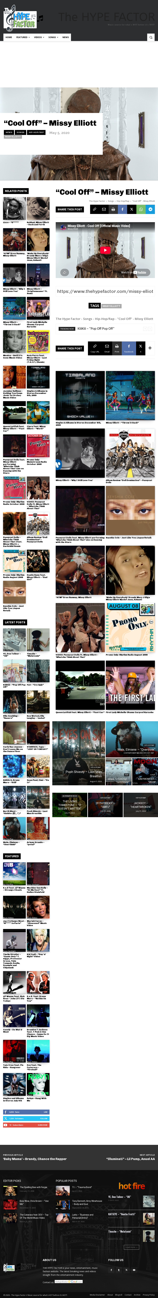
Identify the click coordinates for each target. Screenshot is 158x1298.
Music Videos (8, 918)
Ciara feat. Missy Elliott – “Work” (36, 427)
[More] (150, 348)
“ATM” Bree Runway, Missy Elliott (14, 254)
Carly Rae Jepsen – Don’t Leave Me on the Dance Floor (13, 749)
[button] (151, 37)
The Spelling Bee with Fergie (33, 1187)
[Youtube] (134, 1270)
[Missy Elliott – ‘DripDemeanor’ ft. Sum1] (38, 275)
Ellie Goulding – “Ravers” (11, 717)
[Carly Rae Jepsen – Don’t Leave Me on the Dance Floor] (14, 733)
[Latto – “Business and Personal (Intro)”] (63, 1218)
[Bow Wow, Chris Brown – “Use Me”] (10, 1204)
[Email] (104, 209)
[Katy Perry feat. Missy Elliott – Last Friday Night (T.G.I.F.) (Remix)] (38, 341)
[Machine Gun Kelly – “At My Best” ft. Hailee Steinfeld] (38, 873)
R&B (28, 681)
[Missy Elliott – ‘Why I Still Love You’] (14, 275)
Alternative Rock (70, 796)
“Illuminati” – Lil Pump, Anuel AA (130, 1159)
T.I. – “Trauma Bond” (82, 1187)
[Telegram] (150, 209)
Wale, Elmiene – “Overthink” (11, 843)
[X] (131, 209)
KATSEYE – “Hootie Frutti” (121, 1214)
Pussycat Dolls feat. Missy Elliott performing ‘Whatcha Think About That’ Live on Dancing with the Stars (14, 466)
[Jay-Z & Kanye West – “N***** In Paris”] (14, 907)
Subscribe (42, 1125)
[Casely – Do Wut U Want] (14, 1015)
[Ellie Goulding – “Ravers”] (14, 701)
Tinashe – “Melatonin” (33, 655)
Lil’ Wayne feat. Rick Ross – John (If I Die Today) (14, 998)
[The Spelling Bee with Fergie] (10, 1191)
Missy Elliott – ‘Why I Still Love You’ (14, 290)
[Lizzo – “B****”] (14, 208)
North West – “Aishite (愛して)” (12, 812)
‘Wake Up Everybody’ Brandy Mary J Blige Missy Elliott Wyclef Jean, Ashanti (38, 256)
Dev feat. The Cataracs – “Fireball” (34, 1067)
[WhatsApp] (141, 209)
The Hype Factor (97, 201)
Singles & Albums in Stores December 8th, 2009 (37, 393)
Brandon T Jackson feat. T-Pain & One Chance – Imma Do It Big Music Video (38, 1032)
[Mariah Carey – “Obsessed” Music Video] (38, 907)
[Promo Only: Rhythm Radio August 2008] (14, 561)
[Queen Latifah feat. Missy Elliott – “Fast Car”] (14, 412)
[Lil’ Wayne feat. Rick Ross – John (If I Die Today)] (14, 982)
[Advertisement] (79, 64)
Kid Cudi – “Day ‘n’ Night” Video (36, 955)
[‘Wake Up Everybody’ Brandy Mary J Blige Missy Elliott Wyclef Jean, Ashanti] (38, 239)
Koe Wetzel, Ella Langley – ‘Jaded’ (36, 717)
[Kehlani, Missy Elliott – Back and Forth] (38, 208)
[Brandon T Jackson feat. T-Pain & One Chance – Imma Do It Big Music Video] (38, 1015)
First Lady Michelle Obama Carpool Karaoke (37, 324)
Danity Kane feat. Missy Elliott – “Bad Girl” (37, 577)
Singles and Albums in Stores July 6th (13, 1099)
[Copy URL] (94, 209)
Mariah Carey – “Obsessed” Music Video (37, 923)
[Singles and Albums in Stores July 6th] (14, 1084)
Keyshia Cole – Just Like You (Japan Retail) (13, 608)
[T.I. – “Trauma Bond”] (63, 1191)
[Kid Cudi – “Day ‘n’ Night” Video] (38, 940)
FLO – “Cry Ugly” (35, 685)
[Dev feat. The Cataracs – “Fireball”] (38, 1051)
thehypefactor (90, 147)
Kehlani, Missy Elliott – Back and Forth (38, 223)
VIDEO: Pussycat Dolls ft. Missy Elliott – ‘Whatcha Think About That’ (38, 505)
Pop (28, 743)
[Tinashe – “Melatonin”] (38, 639)
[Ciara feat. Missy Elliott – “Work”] (38, 412)
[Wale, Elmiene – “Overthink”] (14, 828)
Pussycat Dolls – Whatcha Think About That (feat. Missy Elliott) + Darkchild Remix (12, 541)
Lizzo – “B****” (11, 222)
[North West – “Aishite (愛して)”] (14, 797)
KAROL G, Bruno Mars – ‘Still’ (11, 781)
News (9, 132)
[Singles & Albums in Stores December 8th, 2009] (38, 377)
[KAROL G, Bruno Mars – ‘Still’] (14, 766)
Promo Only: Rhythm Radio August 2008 (13, 576)
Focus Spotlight (33, 884)
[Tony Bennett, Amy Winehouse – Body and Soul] (63, 1204)
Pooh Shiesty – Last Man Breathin (37, 812)
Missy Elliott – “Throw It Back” (12, 323)
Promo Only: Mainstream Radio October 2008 (37, 462)
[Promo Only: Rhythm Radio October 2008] (14, 488)
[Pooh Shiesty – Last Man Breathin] (38, 797)
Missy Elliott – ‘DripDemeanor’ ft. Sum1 (37, 291)
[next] (150, 329)
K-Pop (5, 681)
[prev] (145, 329)
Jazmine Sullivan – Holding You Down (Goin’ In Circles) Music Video (12, 394)
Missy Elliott (13, 137)
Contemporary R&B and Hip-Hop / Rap (139, 753)
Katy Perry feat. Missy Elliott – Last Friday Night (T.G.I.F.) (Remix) (37, 358)
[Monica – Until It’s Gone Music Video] (14, 341)
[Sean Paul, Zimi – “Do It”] (38, 766)
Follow (43, 1118)
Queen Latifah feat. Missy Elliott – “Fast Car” (13, 428)
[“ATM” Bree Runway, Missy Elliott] (14, 239)
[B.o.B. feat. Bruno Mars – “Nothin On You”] (38, 982)
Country (30, 712)
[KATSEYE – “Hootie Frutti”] (149, 1219)
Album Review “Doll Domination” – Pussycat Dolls (37, 539)
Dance (29, 650)
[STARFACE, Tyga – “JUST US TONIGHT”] (38, 733)
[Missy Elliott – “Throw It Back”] (14, 308)
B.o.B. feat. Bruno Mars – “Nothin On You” (36, 998)
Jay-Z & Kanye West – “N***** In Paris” (14, 922)
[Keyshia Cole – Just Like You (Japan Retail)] (14, 592)
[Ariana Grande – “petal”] (38, 828)
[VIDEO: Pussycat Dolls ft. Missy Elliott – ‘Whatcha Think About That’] (38, 488)
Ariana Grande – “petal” (35, 843)
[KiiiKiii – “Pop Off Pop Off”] (14, 671)
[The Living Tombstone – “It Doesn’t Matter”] (69, 805)
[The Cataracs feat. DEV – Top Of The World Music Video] (10, 1218)
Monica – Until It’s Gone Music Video (12, 356)
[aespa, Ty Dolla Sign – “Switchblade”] (119, 771)
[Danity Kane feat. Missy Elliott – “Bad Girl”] (38, 561)
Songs (20, 132)
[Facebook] (122, 209)
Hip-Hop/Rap (36, 132)
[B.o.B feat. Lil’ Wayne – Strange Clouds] (14, 873)
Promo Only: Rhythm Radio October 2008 (13, 503)
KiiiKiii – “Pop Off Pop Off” (14, 686)
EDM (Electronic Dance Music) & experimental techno (123, 1235)
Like (45, 1112)
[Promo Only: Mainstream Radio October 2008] (38, 445)
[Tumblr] (119, 1270)
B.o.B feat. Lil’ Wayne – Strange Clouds (14, 889)
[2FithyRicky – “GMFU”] (105, 805)
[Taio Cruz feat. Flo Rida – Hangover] (14, 1051)
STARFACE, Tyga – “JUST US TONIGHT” (37, 748)
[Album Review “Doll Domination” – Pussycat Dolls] (38, 523)
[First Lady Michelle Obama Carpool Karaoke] (38, 308)
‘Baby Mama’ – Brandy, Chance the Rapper (35, 1159)
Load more (130, 1247)
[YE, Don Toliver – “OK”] (14, 639)
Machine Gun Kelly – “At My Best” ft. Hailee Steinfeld (37, 890)
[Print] (113, 209)
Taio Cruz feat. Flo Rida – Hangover (13, 1066)
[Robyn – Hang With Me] (38, 1084)
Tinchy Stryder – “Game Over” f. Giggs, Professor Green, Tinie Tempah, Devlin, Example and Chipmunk (12, 961)
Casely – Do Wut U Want (12, 1030)
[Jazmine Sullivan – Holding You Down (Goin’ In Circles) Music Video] (14, 377)
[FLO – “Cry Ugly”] (38, 671)
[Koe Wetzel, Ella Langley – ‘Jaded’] (38, 701)
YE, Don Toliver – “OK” (12, 655)
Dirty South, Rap (9, 993)
